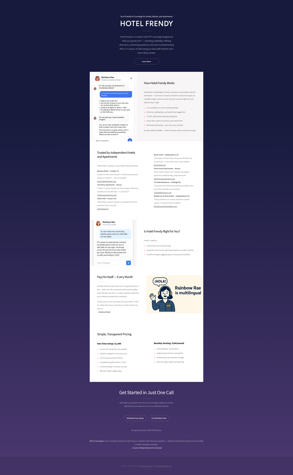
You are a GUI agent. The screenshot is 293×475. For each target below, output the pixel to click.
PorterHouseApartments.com (164, 179)
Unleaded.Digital (147, 466)
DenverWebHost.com (164, 466)
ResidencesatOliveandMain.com (165, 206)
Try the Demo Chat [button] (158, 418)
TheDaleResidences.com (163, 192)
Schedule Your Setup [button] (135, 418)
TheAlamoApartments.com (107, 195)
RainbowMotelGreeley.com (106, 181)
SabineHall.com (103, 209)
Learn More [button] (146, 61)
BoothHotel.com (160, 165)
